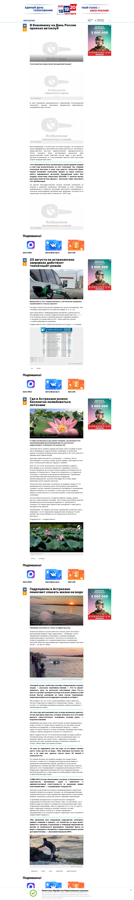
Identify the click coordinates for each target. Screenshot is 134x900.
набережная (34, 871)
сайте (79, 315)
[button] (81, 342)
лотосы (33, 558)
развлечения (59, 871)
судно (50, 871)
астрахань (42, 558)
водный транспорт (72, 871)
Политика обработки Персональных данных (65, 890)
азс (32, 368)
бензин (39, 368)
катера (43, 871)
